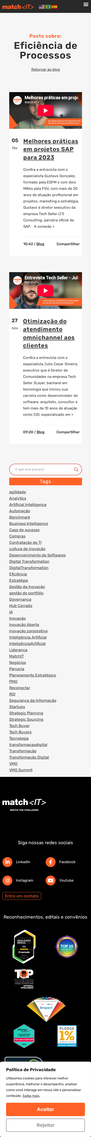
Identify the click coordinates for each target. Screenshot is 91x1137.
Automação (19, 511)
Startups (17, 706)
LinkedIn (23, 862)
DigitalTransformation (29, 567)
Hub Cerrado (20, 605)
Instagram (24, 880)
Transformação (22, 751)
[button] (86, 4)
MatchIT (16, 656)
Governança (20, 599)
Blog (40, 244)
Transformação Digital (29, 757)
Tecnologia (19, 738)
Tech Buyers (20, 732)
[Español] (54, 6)
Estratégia (18, 580)
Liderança (18, 650)
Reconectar (19, 688)
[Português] (48, 6)
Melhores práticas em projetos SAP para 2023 (50, 149)
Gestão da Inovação (27, 586)
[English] (42, 6)
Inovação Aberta (24, 624)
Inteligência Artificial (28, 637)
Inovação (17, 618)
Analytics (17, 498)
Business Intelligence (28, 523)
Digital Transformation (29, 561)
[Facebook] (51, 862)
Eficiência (18, 574)
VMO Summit (21, 770)
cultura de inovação (27, 549)
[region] (45, 1099)
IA (11, 612)
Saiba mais (31, 1096)
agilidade (17, 492)
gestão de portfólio (26, 593)
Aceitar (45, 1109)
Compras (17, 536)
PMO (13, 681)
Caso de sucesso (24, 530)
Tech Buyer (19, 725)
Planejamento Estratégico (32, 675)
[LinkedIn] (7, 862)
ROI (12, 694)
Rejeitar (46, 1125)
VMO (13, 763)
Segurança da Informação (32, 700)
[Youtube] (51, 880)
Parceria (16, 669)
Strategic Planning (26, 713)
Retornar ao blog (45, 69)
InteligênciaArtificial (27, 643)
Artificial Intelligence (28, 504)
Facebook (67, 862)
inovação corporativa (28, 631)
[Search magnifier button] (76, 469)
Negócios (17, 662)
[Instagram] (7, 880)
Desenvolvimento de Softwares (37, 555)
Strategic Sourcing (26, 719)
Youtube (66, 880)
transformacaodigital (28, 744)
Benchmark (19, 517)
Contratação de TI (25, 542)
